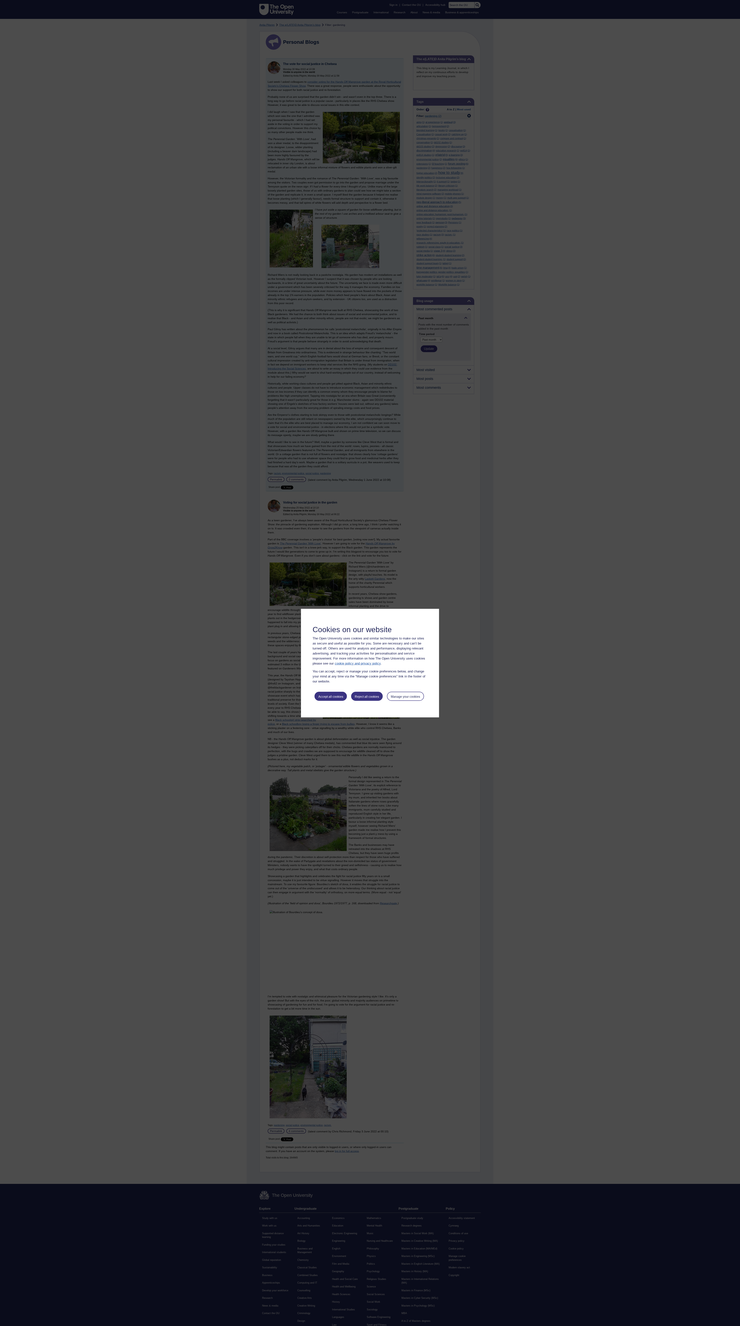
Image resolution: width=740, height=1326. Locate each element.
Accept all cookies (330, 696)
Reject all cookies (367, 696)
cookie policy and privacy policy (358, 663)
